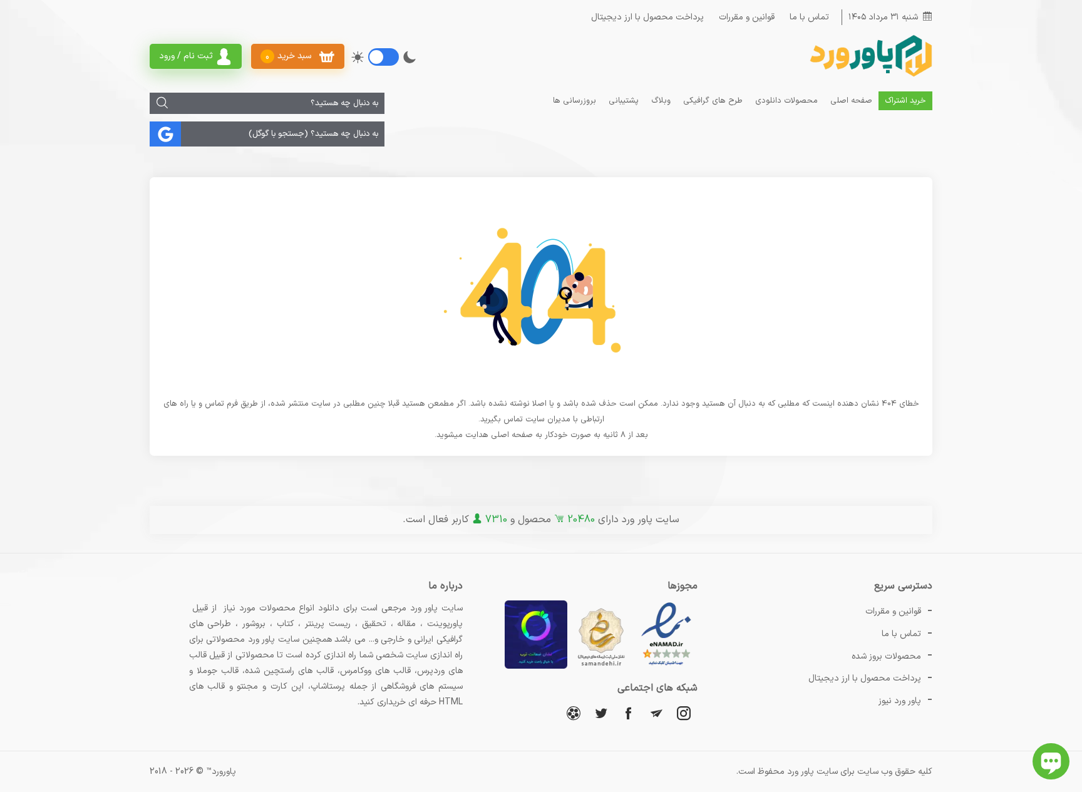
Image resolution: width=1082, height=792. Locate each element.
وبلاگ (661, 101)
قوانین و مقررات (747, 17)
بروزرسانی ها (574, 101)
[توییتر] (601, 712)
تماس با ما (809, 17)
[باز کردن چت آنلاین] (1051, 761)
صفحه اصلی (851, 101)
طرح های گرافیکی (713, 101)
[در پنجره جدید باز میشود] (666, 666)
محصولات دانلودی (786, 101)
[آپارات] (573, 712)
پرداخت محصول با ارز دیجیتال (647, 17)
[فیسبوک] (628, 712)
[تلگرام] (656, 712)
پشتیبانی (624, 101)
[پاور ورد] (869, 75)
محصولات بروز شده (886, 656)
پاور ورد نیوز (899, 700)
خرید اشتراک (905, 101)
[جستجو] (162, 103)
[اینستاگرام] (683, 712)
